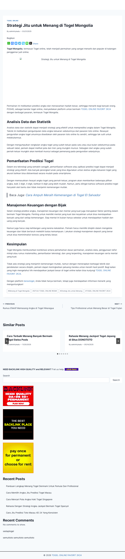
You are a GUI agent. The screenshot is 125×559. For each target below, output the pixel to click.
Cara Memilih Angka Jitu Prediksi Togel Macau (29, 493)
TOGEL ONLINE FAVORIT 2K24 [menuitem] (96, 109)
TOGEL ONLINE (12, 21)
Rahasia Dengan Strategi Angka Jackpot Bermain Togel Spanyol (37, 506)
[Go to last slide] (7, 341)
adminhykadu (14, 31)
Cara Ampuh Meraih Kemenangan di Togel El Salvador (63, 195)
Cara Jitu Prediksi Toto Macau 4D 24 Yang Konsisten (32, 512)
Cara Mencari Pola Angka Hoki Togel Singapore (29, 499)
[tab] (57, 353)
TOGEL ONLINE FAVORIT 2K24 (97, 291)
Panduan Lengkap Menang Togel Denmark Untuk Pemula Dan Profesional (42, 486)
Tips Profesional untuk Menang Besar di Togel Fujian (96, 306)
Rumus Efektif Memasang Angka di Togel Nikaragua (28, 306)
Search (6, 375)
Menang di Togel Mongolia (19, 291)
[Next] (118, 341)
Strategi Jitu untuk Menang (71, 291)
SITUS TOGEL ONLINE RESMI (45, 291)
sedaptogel (8, 531)
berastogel (29, 281)
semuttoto (8, 537)
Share (35, 43)
